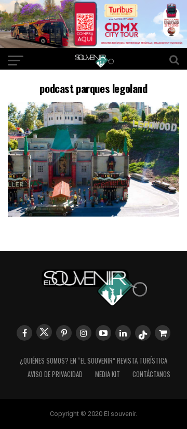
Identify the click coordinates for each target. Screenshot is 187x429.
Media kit (107, 374)
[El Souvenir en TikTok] (143, 333)
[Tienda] (162, 333)
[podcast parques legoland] (93, 213)
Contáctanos (151, 374)
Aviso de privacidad (55, 374)
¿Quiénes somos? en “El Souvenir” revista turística (93, 361)
